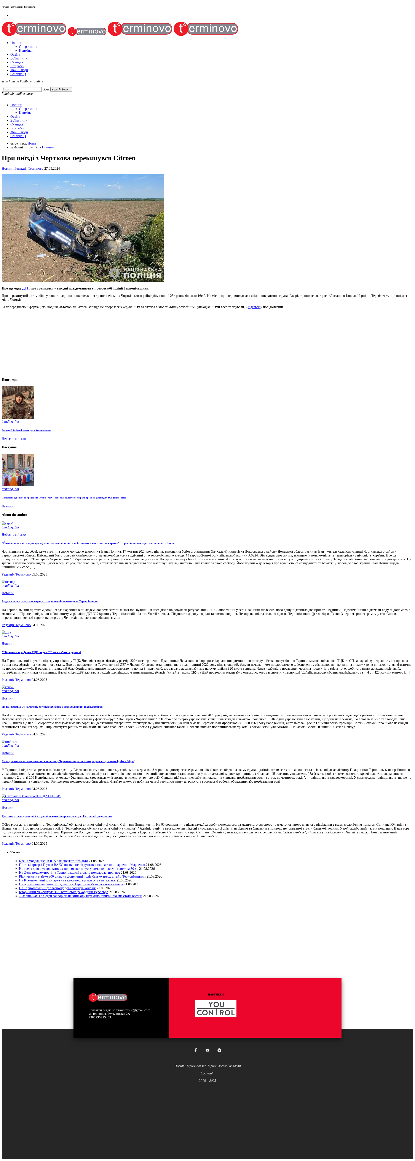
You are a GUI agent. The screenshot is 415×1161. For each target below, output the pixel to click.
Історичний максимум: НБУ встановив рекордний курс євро (63, 892)
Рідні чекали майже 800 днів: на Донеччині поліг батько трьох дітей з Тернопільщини (82, 876)
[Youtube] (207, 1050)
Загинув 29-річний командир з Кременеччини (26, 430)
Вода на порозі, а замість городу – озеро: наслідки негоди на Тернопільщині (50, 601)
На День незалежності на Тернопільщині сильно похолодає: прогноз (69, 872)
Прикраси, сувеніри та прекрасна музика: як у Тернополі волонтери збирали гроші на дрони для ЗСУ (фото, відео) (64, 497)
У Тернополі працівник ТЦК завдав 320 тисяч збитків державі (41, 652)
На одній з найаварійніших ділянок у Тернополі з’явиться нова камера (71, 884)
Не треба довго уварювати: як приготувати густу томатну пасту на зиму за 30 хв (78, 868)
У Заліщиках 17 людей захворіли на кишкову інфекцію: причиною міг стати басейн (80, 896)
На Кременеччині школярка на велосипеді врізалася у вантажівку (67, 880)
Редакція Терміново (28, 168)
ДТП (26, 288)
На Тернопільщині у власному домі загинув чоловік (57, 888)
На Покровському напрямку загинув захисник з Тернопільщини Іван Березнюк (52, 706)
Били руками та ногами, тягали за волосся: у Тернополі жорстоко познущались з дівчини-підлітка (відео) (68, 761)
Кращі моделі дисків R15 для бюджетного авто (53, 861)
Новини (8, 168)
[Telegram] (219, 1050)
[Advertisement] (131, 342)
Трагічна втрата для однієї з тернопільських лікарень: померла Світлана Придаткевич (57, 816)
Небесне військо (14, 439)
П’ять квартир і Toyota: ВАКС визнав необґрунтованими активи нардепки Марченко (82, 865)
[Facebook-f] (196, 1050)
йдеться (254, 307)
